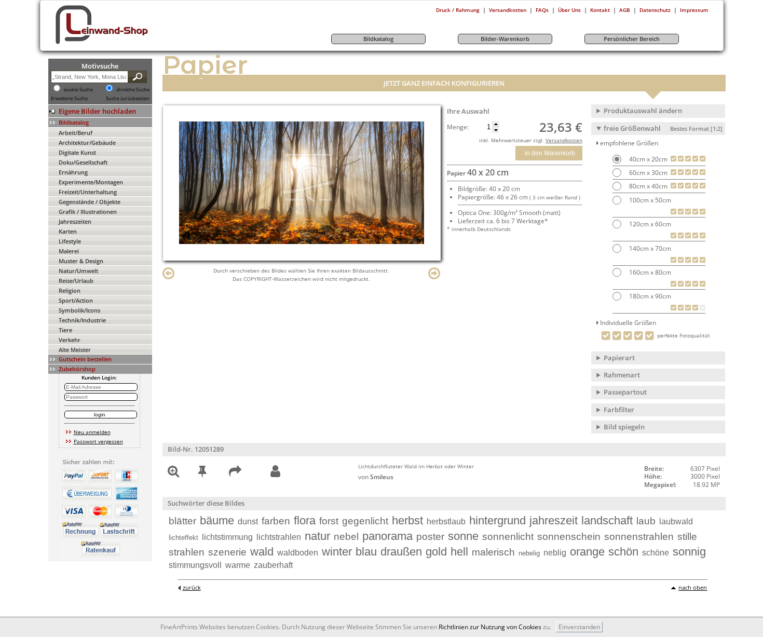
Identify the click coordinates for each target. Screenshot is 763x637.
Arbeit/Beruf (75, 133)
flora (305, 520)
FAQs (542, 9)
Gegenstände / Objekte (89, 202)
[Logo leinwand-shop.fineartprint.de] (121, 43)
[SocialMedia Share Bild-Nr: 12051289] (235, 473)
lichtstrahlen (278, 537)
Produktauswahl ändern (643, 110)
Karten (68, 231)
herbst (407, 520)
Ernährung (73, 172)
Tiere (65, 330)
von (375, 476)
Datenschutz (655, 9)
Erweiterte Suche (69, 99)
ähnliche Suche (132, 90)
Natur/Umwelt (78, 271)
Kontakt (600, 9)
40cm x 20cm (647, 159)
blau (366, 551)
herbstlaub (446, 521)
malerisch (493, 552)
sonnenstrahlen (639, 536)
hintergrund (497, 520)
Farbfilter (619, 409)
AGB (624, 9)
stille (687, 536)
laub (646, 521)
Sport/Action (76, 300)
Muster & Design (81, 261)
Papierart (619, 357)
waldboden (297, 552)
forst (328, 521)
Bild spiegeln (624, 426)
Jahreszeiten (75, 221)
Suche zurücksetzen (127, 99)
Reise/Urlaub (76, 280)
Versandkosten (507, 9)
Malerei (69, 251)
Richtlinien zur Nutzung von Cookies (490, 626)
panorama (387, 536)
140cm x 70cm (649, 248)
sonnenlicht (508, 536)
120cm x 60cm (649, 224)
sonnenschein (569, 536)
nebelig (529, 553)
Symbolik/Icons (79, 310)
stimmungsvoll (195, 565)
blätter (182, 521)
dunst (248, 521)
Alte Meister (75, 350)
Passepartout (625, 392)
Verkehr (69, 340)
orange (587, 551)
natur (317, 536)
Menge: (458, 127)
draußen (401, 551)
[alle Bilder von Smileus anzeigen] (275, 472)
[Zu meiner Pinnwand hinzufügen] (202, 473)
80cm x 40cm (647, 186)
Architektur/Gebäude (87, 142)
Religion (69, 290)
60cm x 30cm (647, 172)
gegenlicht (365, 521)
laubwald (676, 521)
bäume (217, 520)
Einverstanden (579, 626)
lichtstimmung (227, 537)
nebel (346, 536)
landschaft (607, 520)
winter (337, 551)
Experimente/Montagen (91, 182)
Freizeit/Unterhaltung (88, 192)
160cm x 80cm (649, 272)
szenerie (227, 552)
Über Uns (569, 9)
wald (262, 551)
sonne (463, 536)
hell (459, 551)
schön (623, 551)
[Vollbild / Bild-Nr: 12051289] (173, 473)
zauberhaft (273, 565)
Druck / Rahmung (458, 9)
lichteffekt (183, 537)
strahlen (187, 552)
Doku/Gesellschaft (83, 162)
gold (436, 551)
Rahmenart (622, 375)
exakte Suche (78, 90)
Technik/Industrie (82, 320)
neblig (554, 552)
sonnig (689, 551)
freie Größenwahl (663, 128)
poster (430, 536)
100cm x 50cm (649, 200)
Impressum (694, 9)
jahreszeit (553, 520)
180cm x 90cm (649, 296)
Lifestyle (70, 241)
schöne (655, 552)
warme (237, 565)
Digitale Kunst (77, 152)
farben (276, 521)
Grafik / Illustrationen (88, 211)
